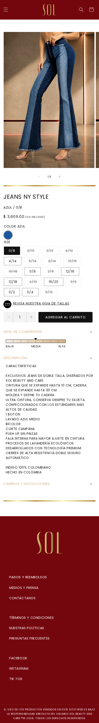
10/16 (75, 262)
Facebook (18, 658)
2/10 (33, 251)
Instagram (18, 668)
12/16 (70, 271)
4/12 (71, 251)
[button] (6, 10)
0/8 (12, 250)
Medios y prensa (23, 587)
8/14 (54, 262)
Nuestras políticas (26, 628)
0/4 (30, 292)
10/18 (15, 272)
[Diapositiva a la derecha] (60, 177)
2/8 (53, 272)
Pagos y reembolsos (28, 577)
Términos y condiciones (31, 617)
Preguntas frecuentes (29, 638)
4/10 (35, 282)
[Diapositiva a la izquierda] (39, 177)
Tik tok (15, 679)
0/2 (12, 292)
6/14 (35, 262)
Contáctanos (22, 598)
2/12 (52, 251)
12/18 (13, 281)
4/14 (13, 261)
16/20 (53, 281)
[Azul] (8, 235)
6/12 (51, 293)
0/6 (32, 271)
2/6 (76, 282)
